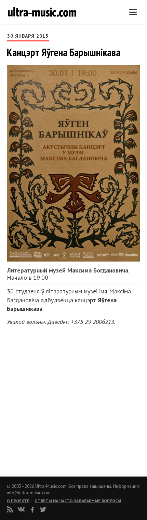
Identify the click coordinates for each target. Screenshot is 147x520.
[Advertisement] (48, 399)
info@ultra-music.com (29, 493)
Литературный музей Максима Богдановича (67, 270)
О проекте (18, 500)
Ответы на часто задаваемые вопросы (78, 500)
